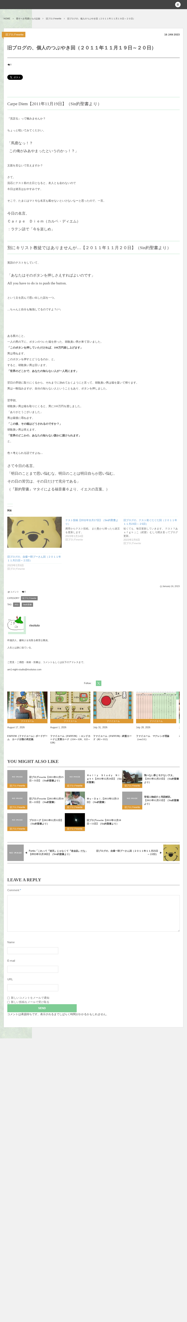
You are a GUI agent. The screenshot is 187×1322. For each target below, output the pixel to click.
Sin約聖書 (27, 604)
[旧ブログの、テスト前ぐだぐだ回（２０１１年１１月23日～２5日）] (152, 531)
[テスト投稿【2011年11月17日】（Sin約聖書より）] (94, 529)
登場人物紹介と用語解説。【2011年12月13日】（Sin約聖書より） (161, 800)
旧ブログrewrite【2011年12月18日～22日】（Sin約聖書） (46, 800)
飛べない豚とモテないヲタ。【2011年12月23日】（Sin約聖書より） (161, 779)
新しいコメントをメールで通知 (30, 997)
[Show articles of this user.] (15, 624)
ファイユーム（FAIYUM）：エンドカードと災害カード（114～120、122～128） (70, 739)
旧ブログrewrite (14, 34)
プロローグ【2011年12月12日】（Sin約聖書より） (46, 822)
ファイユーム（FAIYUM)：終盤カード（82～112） (112, 738)
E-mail (11, 960)
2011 (16, 604)
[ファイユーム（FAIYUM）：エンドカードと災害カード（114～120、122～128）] (70, 705)
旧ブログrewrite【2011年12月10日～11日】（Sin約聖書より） (104, 822)
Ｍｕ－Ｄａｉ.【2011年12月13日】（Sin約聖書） (103, 800)
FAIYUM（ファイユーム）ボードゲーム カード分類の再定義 (27, 738)
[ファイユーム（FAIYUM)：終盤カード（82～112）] (113, 705)
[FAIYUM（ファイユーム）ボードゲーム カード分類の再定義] (27, 705)
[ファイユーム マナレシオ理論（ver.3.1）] (156, 705)
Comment (13, 890)
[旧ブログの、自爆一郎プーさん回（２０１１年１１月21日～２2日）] (34, 532)
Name (11, 942)
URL (10, 979)
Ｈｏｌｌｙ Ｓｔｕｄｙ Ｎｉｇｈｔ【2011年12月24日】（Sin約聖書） (104, 779)
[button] (178, 4)
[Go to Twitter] (98, 683)
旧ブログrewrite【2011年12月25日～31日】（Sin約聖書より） (46, 779)
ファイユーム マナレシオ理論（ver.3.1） (152, 738)
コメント (14, 591)
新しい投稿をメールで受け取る (30, 1002)
